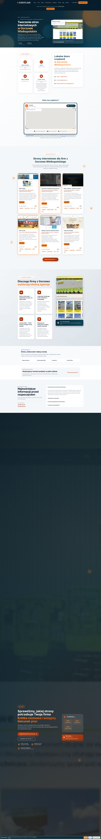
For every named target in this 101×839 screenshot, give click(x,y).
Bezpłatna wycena (50, 8)
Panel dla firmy (48, 2)
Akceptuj (85, 837)
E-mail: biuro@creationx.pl (61, 80)
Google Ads (54, 360)
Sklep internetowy (25, 360)
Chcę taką (22, 202)
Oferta (42, 2)
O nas (38, 2)
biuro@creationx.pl (22, 406)
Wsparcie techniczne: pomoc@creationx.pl (65, 83)
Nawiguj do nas (71, 105)
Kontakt (67, 2)
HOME (19, 17)
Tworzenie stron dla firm (72, 372)
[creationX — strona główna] (24, 3)
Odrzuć (90, 837)
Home (35, 2)
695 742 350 (63, 136)
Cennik (59, 2)
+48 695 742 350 (41, 66)
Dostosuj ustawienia (96, 837)
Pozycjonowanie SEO (41, 360)
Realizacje (55, 2)
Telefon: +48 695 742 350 (61, 76)
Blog (63, 2)
